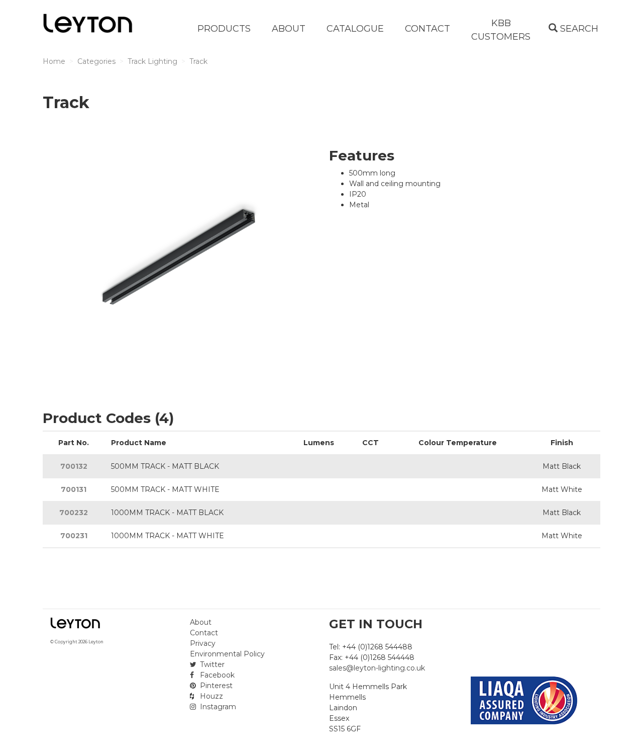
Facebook (216, 675)
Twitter (211, 664)
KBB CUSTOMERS (500, 30)
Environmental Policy (227, 653)
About (200, 622)
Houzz (210, 696)
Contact (204, 632)
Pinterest (215, 685)
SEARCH (578, 28)
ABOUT (288, 28)
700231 (73, 535)
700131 (73, 489)
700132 (73, 466)
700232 (73, 512)
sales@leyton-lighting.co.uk (377, 668)
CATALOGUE (355, 28)
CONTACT (427, 28)
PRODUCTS (224, 28)
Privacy (203, 643)
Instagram (217, 706)
